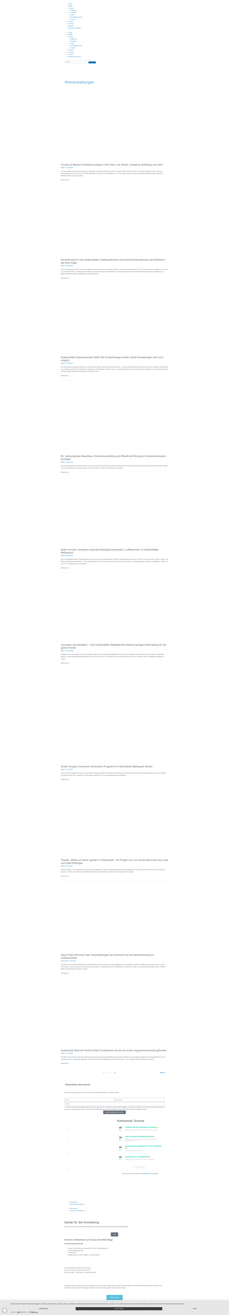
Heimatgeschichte (76, 17)
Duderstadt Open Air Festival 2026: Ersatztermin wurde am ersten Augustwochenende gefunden (114, 1050)
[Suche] (92, 62)
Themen (71, 8)
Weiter (163, 1072)
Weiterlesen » (65, 180)
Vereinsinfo (64, 961)
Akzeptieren (119, 1308)
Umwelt (72, 19)
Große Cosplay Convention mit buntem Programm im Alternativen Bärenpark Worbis (107, 766)
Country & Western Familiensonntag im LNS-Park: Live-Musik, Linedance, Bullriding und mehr (112, 164)
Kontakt (70, 26)
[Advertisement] (140, 1185)
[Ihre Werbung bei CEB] (91, 1129)
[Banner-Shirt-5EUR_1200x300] (91, 1153)
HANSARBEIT (146, 1173)
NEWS (70, 6)
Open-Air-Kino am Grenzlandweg (138, 1136)
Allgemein (73, 10)
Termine (71, 24)
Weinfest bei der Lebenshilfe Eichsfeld (141, 1127)
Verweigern (43, 1308)
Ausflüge (73, 12)
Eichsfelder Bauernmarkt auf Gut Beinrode (143, 1146)
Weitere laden (140, 1167)
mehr (195, 1308)
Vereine (70, 21)
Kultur (72, 15)
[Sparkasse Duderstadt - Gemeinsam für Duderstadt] (91, 1141)
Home (70, 4)
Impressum (73, 1202)
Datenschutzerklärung (77, 1204)
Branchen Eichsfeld (74, 28)
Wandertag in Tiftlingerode (136, 1157)
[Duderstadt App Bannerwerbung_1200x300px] (91, 1168)
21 (115, 1072)
